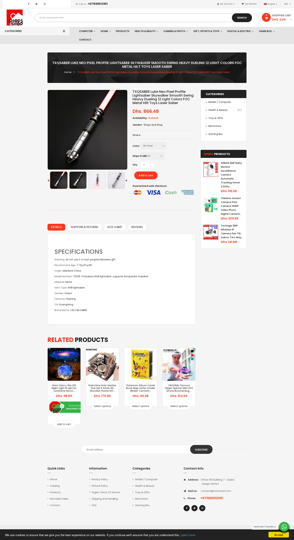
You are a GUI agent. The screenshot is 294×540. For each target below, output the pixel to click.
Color (136, 146)
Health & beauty (224, 110)
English (272, 4)
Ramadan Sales (59, 498)
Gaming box (215, 134)
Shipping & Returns (84, 227)
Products (55, 492)
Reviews (137, 227)
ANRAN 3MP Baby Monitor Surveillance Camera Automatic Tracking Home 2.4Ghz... (231, 174)
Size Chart (114, 227)
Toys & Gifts (142, 492)
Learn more (188, 535)
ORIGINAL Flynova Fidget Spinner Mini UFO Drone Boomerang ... (179, 388)
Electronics (214, 126)
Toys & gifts (215, 118)
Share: (137, 135)
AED (288, 3)
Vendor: (137, 125)
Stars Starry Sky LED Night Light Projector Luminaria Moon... (64, 388)
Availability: (140, 118)
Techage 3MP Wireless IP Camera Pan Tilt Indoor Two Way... (232, 231)
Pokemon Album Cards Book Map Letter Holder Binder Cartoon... (140, 388)
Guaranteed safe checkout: (150, 186)
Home (53, 479)
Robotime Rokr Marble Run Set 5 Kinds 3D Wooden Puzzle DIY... (102, 388)
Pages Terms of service (106, 492)
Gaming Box (142, 505)
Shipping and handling (105, 498)
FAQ (94, 505)
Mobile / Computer (146, 479)
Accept (278, 535)
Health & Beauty (144, 486)
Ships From (139, 156)
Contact (55, 505)
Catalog (55, 486)
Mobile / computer (219, 102)
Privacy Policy (100, 479)
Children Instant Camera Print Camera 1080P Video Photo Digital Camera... (231, 206)
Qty (135, 164)
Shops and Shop (153, 125)
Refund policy (100, 486)
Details (56, 227)
